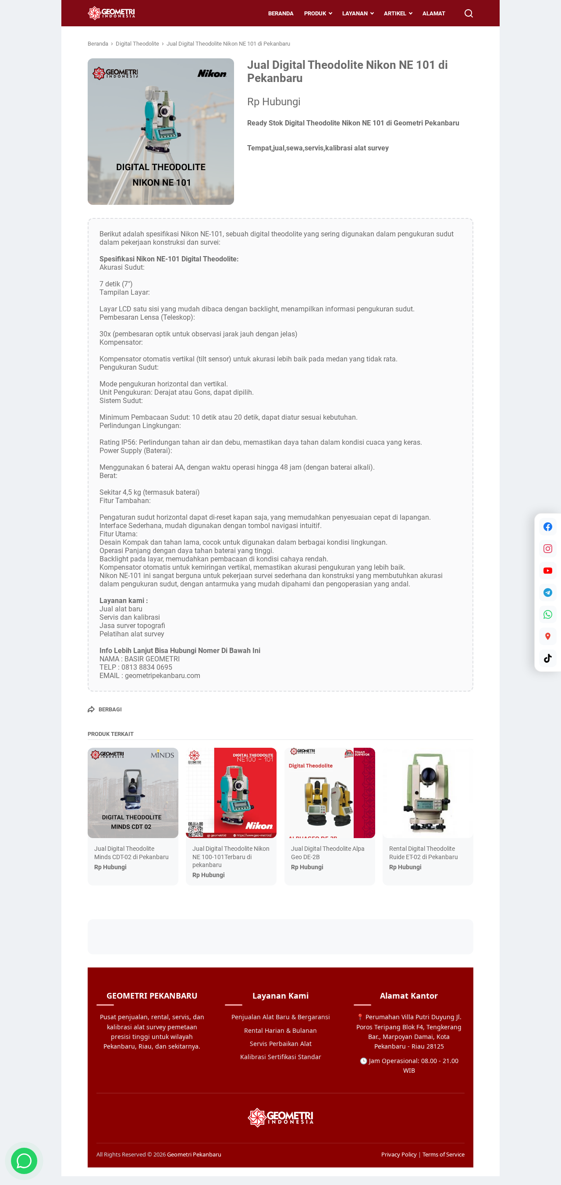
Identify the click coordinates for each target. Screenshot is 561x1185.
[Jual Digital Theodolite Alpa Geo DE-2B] (329, 793)
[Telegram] (548, 592)
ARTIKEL (395, 13)
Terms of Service (444, 1154)
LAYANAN (355, 13)
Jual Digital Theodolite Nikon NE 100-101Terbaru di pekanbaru (231, 856)
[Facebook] (548, 526)
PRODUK (315, 13)
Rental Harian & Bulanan (280, 1030)
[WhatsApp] (548, 614)
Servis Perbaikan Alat (281, 1043)
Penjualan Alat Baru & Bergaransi (280, 1017)
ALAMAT (434, 13)
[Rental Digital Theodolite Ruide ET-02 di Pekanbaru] (428, 793)
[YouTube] (548, 570)
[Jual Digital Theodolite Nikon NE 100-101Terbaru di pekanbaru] (231, 793)
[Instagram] (548, 548)
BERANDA (281, 13)
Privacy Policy (399, 1154)
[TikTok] (548, 658)
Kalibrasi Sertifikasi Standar (280, 1057)
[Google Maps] (548, 636)
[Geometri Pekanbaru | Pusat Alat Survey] (111, 13)
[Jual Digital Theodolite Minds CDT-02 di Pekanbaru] (133, 793)
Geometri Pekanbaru (194, 1154)
